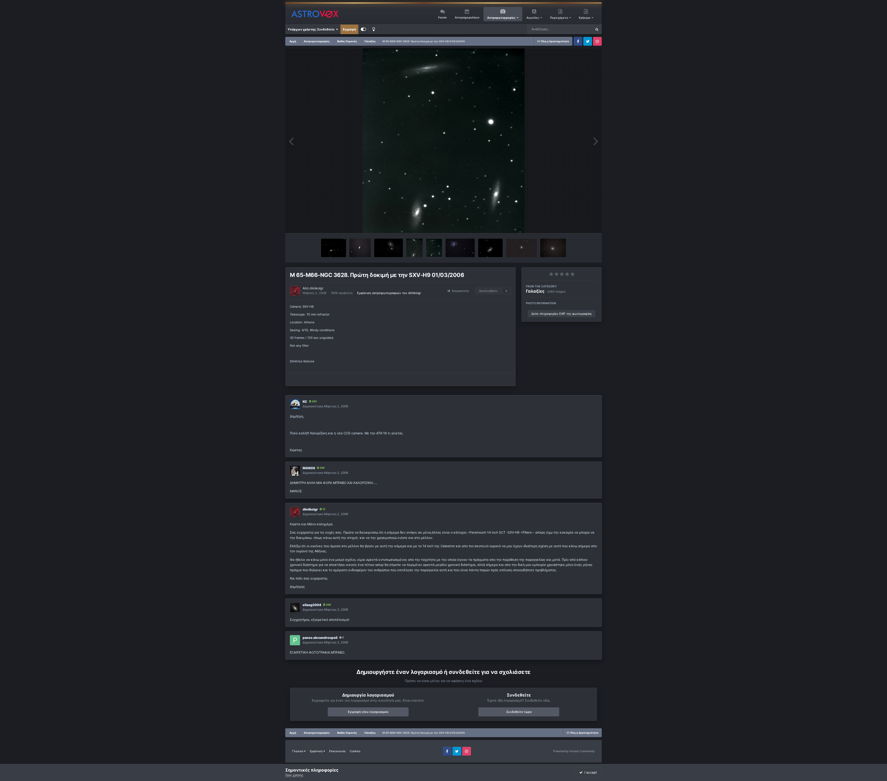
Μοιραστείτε (459, 291)
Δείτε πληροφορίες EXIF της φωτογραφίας (561, 313)
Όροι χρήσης (294, 775)
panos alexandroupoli (320, 638)
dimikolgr (316, 288)
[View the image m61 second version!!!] (553, 248)
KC (305, 401)
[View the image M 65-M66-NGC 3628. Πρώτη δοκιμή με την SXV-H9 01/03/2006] (434, 248)
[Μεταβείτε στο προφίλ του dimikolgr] (295, 291)
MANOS (309, 468)
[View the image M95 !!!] (521, 248)
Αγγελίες (532, 17)
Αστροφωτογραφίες (501, 17)
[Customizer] (363, 29)
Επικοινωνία (337, 751)
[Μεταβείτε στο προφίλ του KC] (295, 404)
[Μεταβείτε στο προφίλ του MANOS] (295, 471)
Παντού (581, 29)
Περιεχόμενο (559, 17)
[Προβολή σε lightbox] (443, 140)
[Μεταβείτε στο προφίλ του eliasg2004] (295, 607)
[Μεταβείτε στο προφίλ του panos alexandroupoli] (295, 640)
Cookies (355, 751)
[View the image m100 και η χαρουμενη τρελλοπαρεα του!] (460, 248)
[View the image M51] (388, 248)
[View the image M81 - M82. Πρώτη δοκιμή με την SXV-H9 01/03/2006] (414, 248)
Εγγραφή (349, 29)
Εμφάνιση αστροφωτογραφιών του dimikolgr (389, 293)
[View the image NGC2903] (490, 248)
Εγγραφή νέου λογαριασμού (368, 712)
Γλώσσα (298, 751)
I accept (590, 772)
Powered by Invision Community (574, 751)
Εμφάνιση (316, 751)
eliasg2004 (312, 605)
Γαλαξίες (535, 291)
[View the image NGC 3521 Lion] (360, 248)
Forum (442, 17)
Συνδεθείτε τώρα (519, 712)
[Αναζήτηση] (597, 29)
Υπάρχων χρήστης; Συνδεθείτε (312, 29)
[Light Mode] (373, 29)
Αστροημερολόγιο (467, 17)
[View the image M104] (333, 248)
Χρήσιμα (585, 17)
